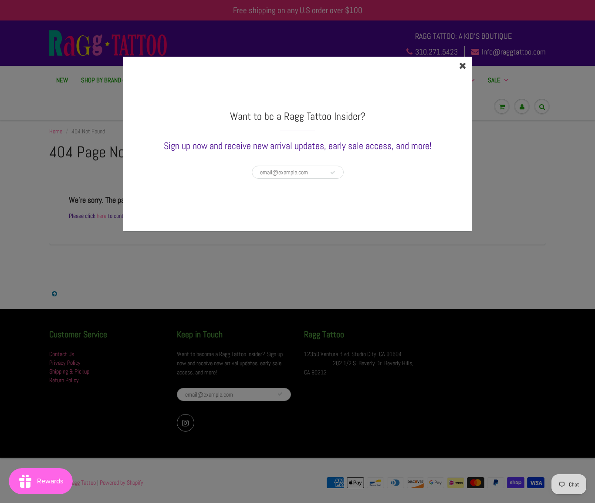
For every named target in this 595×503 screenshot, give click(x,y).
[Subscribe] (333, 173)
